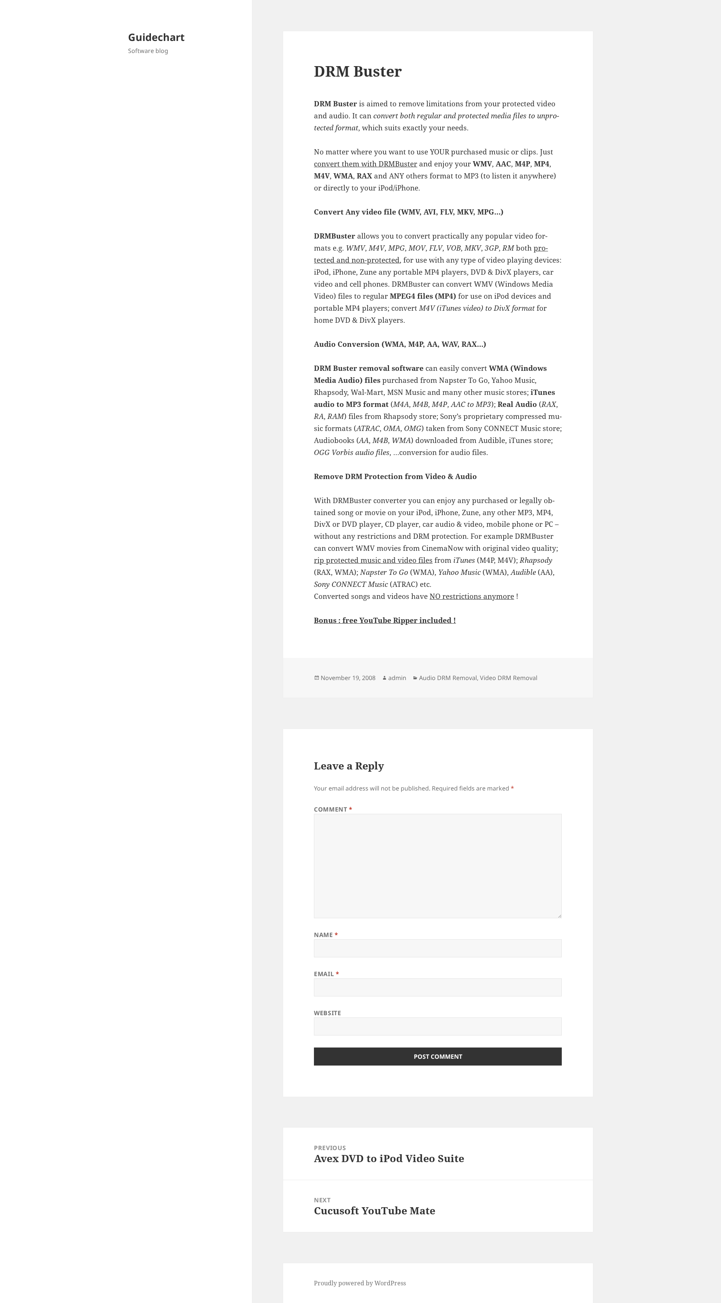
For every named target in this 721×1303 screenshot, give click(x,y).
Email (326, 974)
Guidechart (156, 37)
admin (397, 678)
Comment (333, 809)
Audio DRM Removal (448, 678)
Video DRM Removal (508, 678)
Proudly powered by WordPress (360, 1283)
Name (326, 935)
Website (327, 1013)
